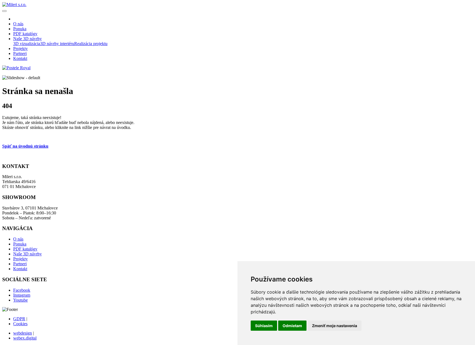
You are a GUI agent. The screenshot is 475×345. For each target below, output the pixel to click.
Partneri (20, 263)
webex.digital (25, 338)
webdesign (22, 333)
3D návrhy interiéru (57, 43)
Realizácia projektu (90, 43)
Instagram (21, 295)
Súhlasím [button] (264, 325)
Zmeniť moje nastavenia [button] (334, 325)
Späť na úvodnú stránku (25, 146)
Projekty (20, 258)
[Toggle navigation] (4, 11)
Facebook (21, 290)
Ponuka (19, 244)
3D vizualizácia (26, 43)
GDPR (19, 318)
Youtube (20, 300)
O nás (18, 239)
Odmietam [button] (292, 325)
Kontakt (20, 268)
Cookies (20, 323)
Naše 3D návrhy (27, 254)
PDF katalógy (25, 249)
